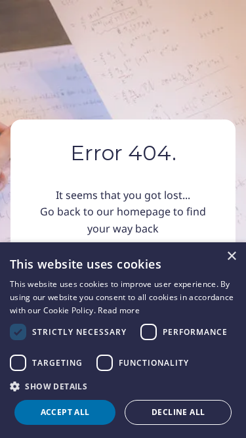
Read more (119, 310)
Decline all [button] (178, 412)
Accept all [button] (65, 412)
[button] (123, 386)
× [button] (231, 256)
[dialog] (123, 340)
